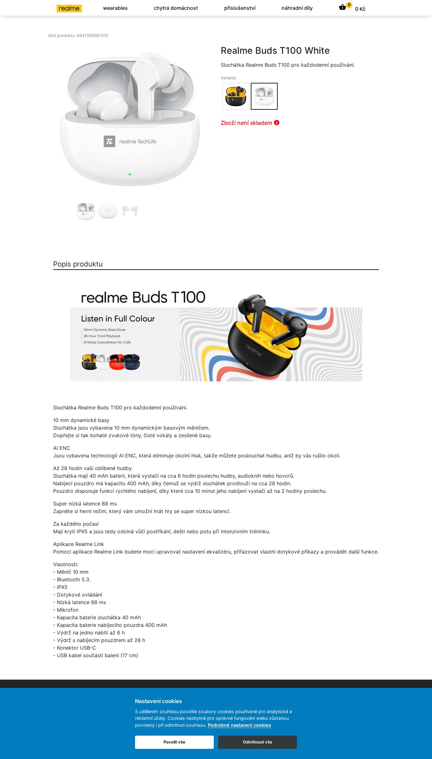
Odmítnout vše (257, 741)
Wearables (115, 8)
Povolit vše (174, 741)
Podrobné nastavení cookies (239, 725)
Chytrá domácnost (176, 8)
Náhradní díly (297, 8)
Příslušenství (240, 8)
